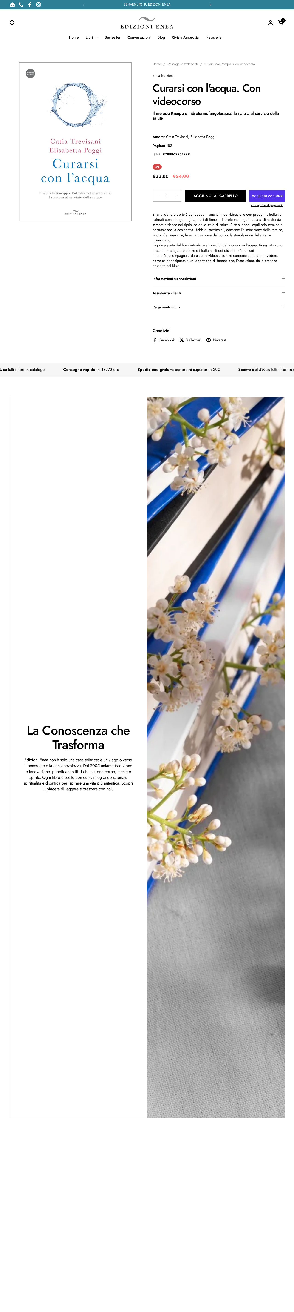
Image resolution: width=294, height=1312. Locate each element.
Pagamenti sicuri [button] (166, 307)
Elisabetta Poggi (202, 136)
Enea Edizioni (163, 75)
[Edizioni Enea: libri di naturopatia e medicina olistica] (147, 22)
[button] (12, 23)
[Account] (270, 23)
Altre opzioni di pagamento (267, 205)
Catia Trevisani (177, 136)
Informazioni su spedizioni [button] (174, 278)
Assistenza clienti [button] (167, 293)
